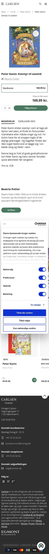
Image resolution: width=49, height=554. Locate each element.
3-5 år (13, 12)
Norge (24, 523)
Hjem (3, 12)
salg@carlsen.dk (14, 468)
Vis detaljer (36, 305)
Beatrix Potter (11, 78)
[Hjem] (12, 4)
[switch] (42, 278)
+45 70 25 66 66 (13, 456)
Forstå (39, 523)
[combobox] (6, 108)
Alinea (39, 520)
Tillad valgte (24, 320)
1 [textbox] (5, 108)
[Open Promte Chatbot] (41, 546)
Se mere (34, 380)
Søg (40, 4)
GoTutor (5, 523)
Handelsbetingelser (11, 544)
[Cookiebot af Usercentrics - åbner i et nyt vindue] (35, 224)
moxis (4, 526)
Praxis (32, 523)
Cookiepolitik (25, 544)
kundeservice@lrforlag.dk (18, 443)
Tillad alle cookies (24, 313)
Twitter (13, 481)
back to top (45, 396)
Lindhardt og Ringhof (33, 514)
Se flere (11, 210)
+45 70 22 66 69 (13, 437)
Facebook (3, 481)
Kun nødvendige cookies (24, 328)
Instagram (8, 481)
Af (2, 78)
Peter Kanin (25, 12)
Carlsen (5, 491)
